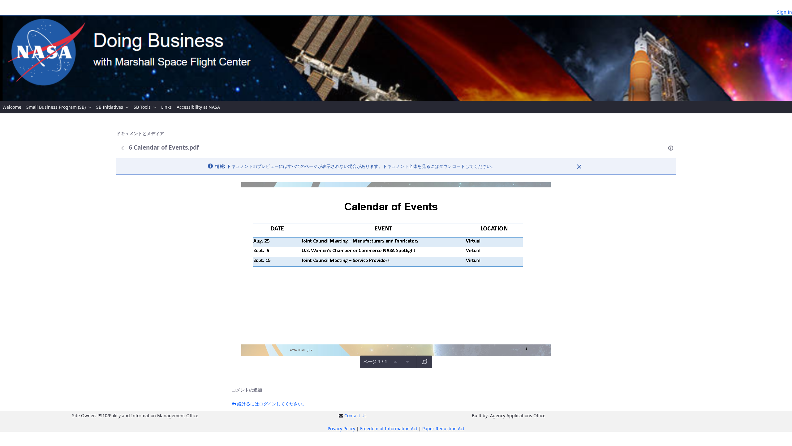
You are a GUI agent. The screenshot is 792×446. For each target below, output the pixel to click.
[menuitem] (12, 107)
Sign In (784, 12)
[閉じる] (579, 167)
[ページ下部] (407, 362)
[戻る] (122, 148)
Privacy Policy (341, 428)
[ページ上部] (395, 362)
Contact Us (355, 415)
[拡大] (425, 362)
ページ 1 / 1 (375, 362)
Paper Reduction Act (443, 428)
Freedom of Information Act (388, 428)
